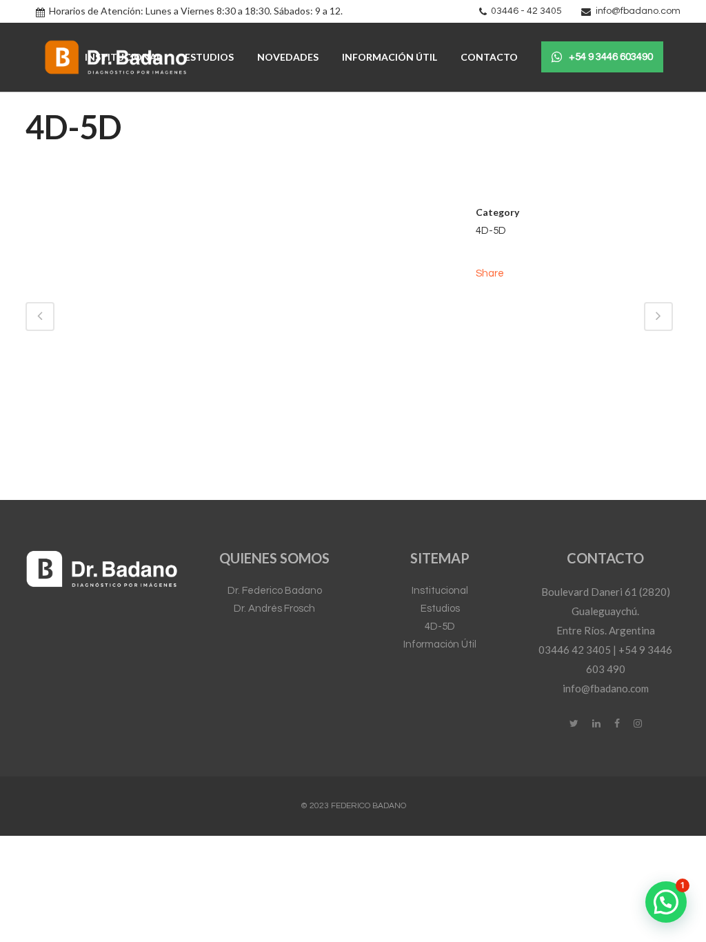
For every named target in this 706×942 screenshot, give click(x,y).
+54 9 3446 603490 (611, 57)
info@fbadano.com (638, 11)
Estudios (440, 608)
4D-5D (440, 626)
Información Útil (439, 644)
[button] (666, 902)
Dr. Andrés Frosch (274, 608)
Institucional (440, 590)
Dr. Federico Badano (275, 590)
